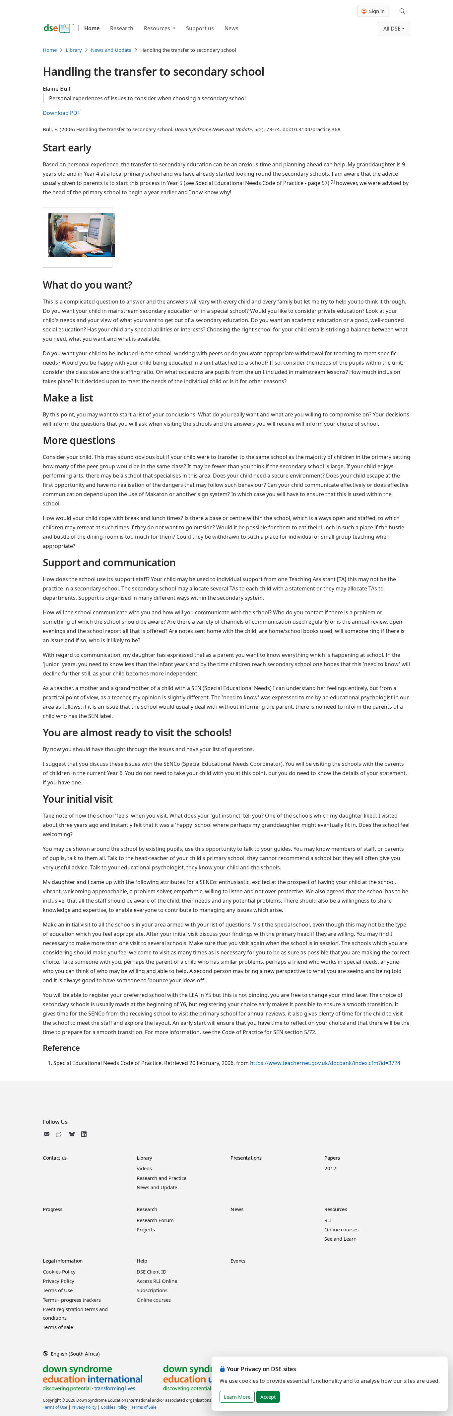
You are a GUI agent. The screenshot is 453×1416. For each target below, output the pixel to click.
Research (121, 28)
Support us (200, 28)
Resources (157, 28)
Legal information (63, 1260)
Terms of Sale (144, 1407)
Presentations (245, 1157)
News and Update (111, 49)
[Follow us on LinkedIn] (84, 1134)
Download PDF (61, 113)
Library (74, 49)
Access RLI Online (157, 1281)
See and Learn (340, 1238)
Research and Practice (161, 1178)
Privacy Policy (58, 1281)
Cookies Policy (59, 1271)
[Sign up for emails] (48, 1134)
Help (142, 1260)
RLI (328, 1220)
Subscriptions (152, 1290)
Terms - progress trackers (72, 1299)
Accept (268, 1396)
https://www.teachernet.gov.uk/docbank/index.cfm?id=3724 (325, 1063)
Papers (332, 1157)
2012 (330, 1168)
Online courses (341, 1229)
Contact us (55, 1157)
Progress (52, 1209)
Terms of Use (58, 1290)
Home (91, 28)
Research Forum (155, 1220)
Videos (144, 1168)
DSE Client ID (151, 1271)
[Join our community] (60, 1134)
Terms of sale (58, 1327)
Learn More (237, 1396)
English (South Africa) (74, 1353)
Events (237, 1260)
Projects (146, 1229)
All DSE (392, 28)
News (231, 28)
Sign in (376, 11)
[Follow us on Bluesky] (72, 1134)
